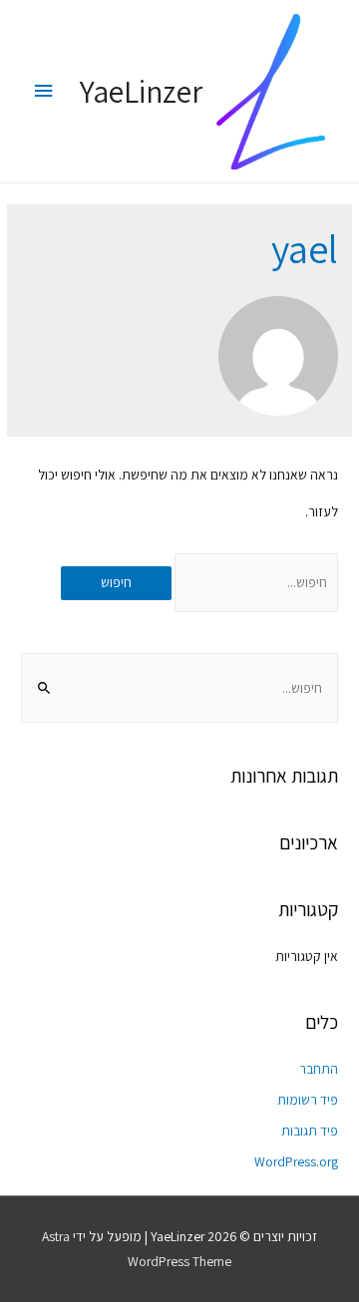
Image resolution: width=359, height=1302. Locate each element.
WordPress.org (296, 1161)
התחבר (318, 1069)
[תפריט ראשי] (43, 91)
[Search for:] (255, 582)
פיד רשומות (307, 1100)
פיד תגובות (309, 1130)
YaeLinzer (141, 91)
